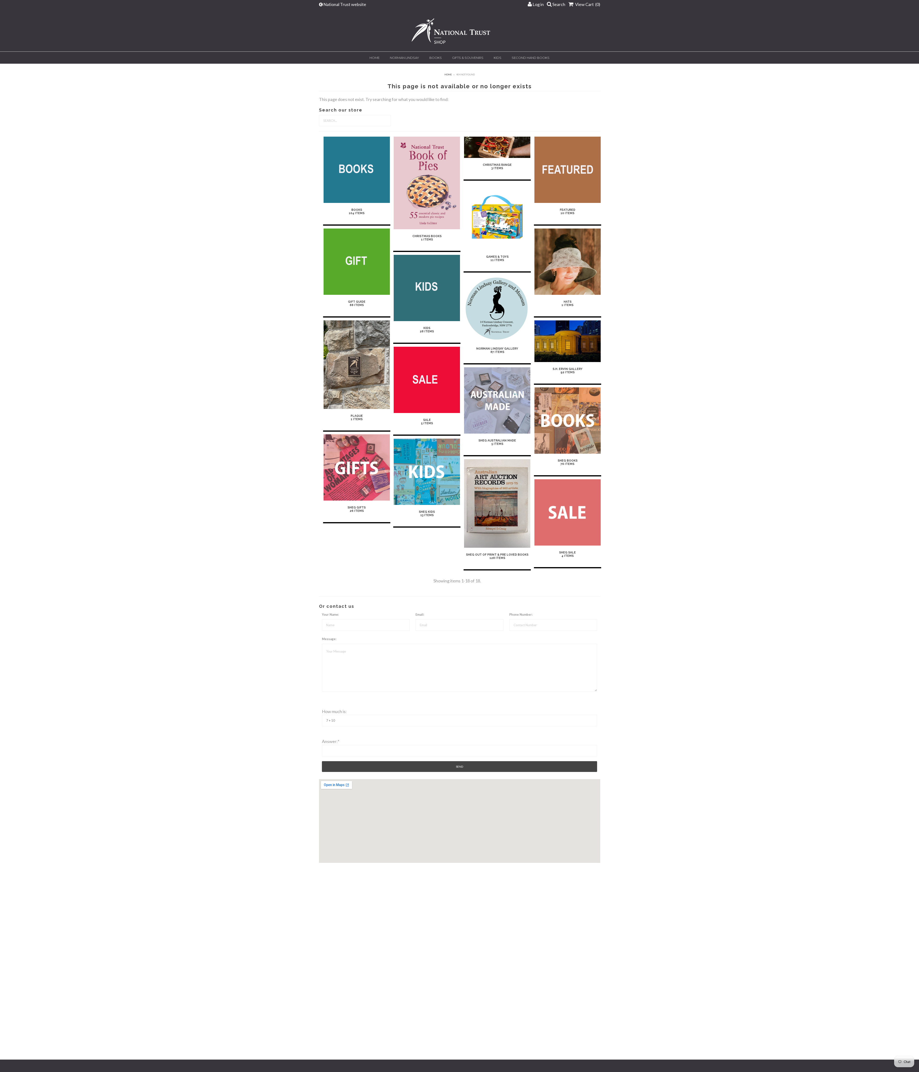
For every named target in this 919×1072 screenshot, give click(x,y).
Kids (497, 58)
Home (375, 58)
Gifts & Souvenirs (467, 58)
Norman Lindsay (404, 58)
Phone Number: (520, 614)
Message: (329, 639)
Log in (538, 4)
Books (435, 58)
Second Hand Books (530, 58)
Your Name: (330, 614)
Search (558, 4)
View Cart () (587, 4)
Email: (419, 614)
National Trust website (345, 4)
